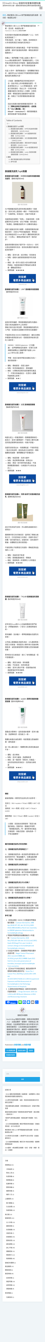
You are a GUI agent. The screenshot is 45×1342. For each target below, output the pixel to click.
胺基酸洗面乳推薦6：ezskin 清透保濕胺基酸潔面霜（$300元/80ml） (23, 153)
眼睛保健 (8, 1270)
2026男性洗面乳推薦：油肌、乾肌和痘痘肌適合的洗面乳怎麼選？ (22, 1101)
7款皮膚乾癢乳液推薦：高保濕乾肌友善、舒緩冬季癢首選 (22, 1107)
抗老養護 (9, 1230)
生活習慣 (9, 1207)
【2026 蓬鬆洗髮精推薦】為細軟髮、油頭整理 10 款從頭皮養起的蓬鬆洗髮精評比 (22, 1095)
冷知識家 (9, 1169)
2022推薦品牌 (10, 1050)
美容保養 (17, 1045)
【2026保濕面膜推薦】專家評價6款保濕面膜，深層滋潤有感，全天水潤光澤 (22, 1125)
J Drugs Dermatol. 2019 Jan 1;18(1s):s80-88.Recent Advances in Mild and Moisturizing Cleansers (22, 994)
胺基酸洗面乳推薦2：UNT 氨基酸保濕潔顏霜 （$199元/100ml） (23, 135)
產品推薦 (8, 1266)
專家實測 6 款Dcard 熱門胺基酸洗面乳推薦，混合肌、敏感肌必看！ (22, 1131)
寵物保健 (9, 1226)
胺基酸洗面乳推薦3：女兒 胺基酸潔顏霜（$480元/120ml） (24, 139)
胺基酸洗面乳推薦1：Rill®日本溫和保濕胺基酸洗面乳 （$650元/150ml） (24, 130)
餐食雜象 (9, 1258)
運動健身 (9, 1251)
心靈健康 (8, 1199)
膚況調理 (9, 1244)
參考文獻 (14, 162)
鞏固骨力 (9, 1255)
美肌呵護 (27, 1045)
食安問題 (8, 1293)
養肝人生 (9, 1194)
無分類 (7, 1214)
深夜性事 (9, 1233)
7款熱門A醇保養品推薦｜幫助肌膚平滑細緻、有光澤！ (21, 1119)
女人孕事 (9, 1222)
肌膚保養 (9, 1184)
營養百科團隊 (22, 1015)
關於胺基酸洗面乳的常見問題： (21, 159)
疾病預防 (9, 1237)
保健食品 (8, 1165)
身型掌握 (9, 1285)
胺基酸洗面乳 (10, 1055)
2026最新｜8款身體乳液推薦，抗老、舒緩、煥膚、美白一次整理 (22, 1149)
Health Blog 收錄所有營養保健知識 (21, 3)
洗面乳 (31, 1050)
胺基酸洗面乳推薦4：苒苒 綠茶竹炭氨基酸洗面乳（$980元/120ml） (24, 144)
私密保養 (9, 1176)
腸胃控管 (9, 1240)
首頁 (4, 15)
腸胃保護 (9, 1187)
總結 (9, 157)
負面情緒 (9, 1210)
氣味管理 (9, 1278)
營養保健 (8, 1218)
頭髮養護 (9, 1289)
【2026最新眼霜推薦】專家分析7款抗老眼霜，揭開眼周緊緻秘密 (22, 1143)
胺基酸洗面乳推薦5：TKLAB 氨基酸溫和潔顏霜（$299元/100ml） (24, 149)
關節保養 (9, 1191)
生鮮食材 (9, 1297)
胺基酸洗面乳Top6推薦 (16, 126)
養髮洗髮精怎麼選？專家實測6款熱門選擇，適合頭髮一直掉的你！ (22, 1113)
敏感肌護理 (22, 1050)
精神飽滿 (9, 1180)
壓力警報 (9, 1203)
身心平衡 (9, 1248)
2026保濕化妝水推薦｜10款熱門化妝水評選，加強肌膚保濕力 (22, 1137)
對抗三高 (9, 1173)
